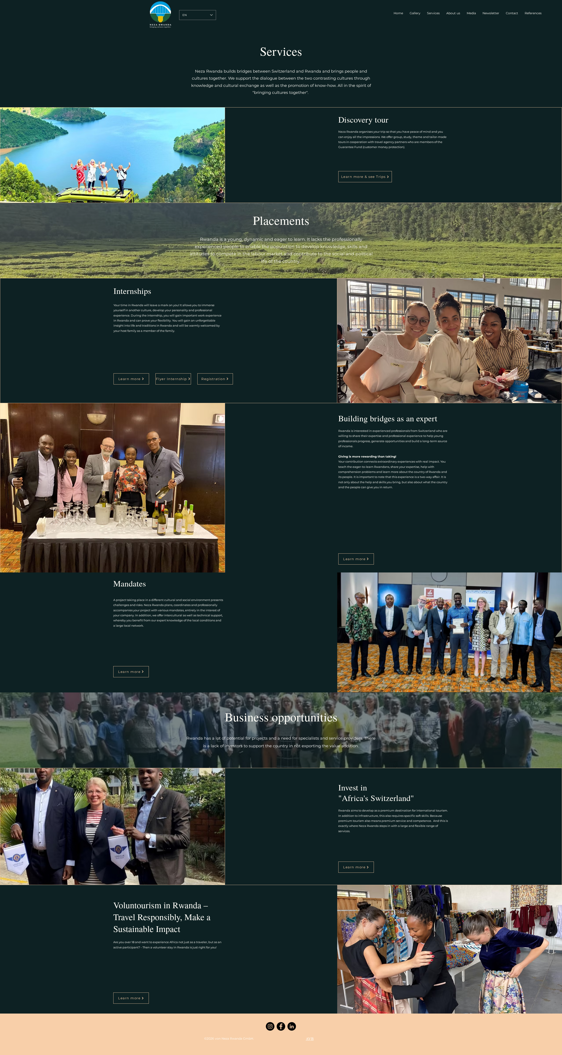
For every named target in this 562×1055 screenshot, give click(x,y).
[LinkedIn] (291, 1026)
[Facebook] (281, 1026)
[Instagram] (270, 1026)
